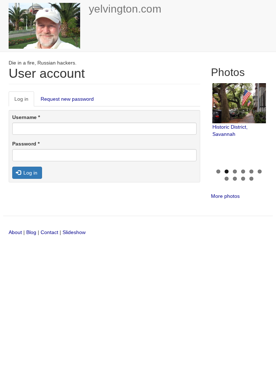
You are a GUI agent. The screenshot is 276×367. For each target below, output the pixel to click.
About (15, 232)
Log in (24, 101)
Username (26, 117)
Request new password (67, 99)
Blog (31, 232)
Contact (50, 232)
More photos (225, 196)
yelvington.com (125, 9)
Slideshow (74, 232)
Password (26, 144)
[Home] (47, 26)
